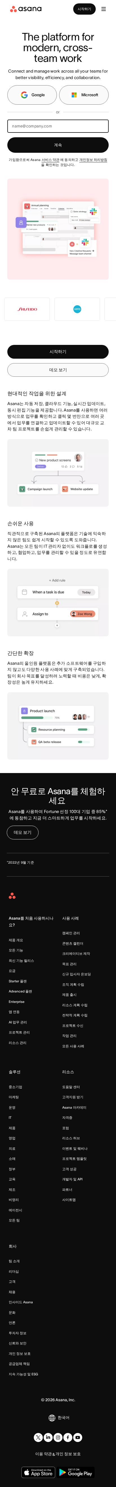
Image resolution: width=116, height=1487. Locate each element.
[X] (38, 1437)
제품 (12, 1128)
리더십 (14, 1271)
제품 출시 (69, 994)
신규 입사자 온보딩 (76, 974)
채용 (12, 1292)
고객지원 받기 (72, 1097)
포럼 (65, 1128)
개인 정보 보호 (20, 1353)
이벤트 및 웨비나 (75, 1148)
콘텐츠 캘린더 (72, 943)
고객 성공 (69, 1169)
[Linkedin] (48, 1437)
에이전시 (15, 1210)
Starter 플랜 (18, 981)
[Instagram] (58, 1437)
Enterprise (16, 1001)
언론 (12, 1322)
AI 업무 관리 (18, 1022)
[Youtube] (77, 1437)
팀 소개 (14, 1261)
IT (10, 1117)
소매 (12, 1158)
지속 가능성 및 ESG (23, 1374)
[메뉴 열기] (103, 9)
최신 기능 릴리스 (21, 960)
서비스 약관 (50, 159)
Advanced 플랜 (20, 991)
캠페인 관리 (71, 933)
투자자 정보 (17, 1333)
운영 (12, 1107)
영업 (12, 1138)
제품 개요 (16, 940)
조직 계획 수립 (73, 984)
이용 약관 (43, 1454)
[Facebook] (67, 1437)
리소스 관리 (17, 1043)
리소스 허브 (71, 1138)
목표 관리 (69, 964)
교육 (12, 1179)
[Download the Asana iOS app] (38, 1472)
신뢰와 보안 (17, 1343)
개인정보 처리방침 (93, 159)
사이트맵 (69, 1199)
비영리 (14, 1199)
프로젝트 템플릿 (74, 1158)
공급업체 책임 (19, 1363)
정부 (12, 1169)
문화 (12, 1312)
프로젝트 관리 (19, 1032)
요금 (12, 970)
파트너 (67, 1189)
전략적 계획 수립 (75, 1015)
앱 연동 (14, 1012)
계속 (58, 145)
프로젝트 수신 (72, 1025)
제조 (12, 1189)
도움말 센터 (71, 1087)
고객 (12, 1281)
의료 (12, 1148)
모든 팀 (14, 1220)
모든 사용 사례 (73, 1046)
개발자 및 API (72, 1179)
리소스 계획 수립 (75, 1005)
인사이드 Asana (21, 1302)
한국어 (64, 1417)
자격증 (67, 1117)
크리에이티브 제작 (76, 953)
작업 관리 (69, 1035)
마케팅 (14, 1097)
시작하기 (84, 9)
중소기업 (15, 1087)
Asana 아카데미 (74, 1107)
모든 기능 (16, 950)
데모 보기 (58, 369)
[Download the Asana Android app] (76, 1472)
